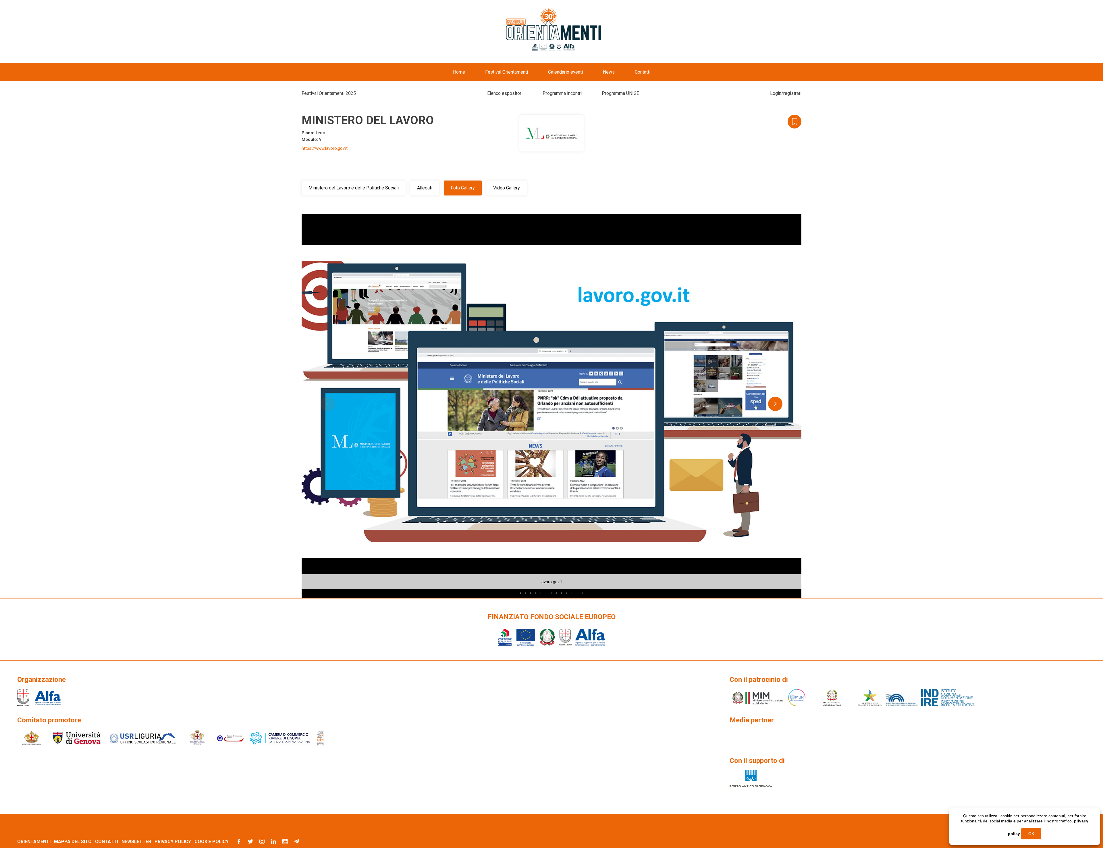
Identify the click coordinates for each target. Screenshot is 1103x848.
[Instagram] (262, 841)
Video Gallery (506, 188)
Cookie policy (211, 841)
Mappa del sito (73, 841)
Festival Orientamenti (506, 72)
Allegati (424, 188)
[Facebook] (239, 841)
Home (459, 72)
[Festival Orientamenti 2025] (554, 30)
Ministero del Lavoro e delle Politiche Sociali (353, 188)
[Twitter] (250, 841)
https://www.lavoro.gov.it (325, 148)
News (609, 72)
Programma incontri (562, 93)
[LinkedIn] (273, 841)
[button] (796, 219)
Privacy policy (173, 841)
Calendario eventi (565, 72)
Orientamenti (34, 841)
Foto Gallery (463, 188)
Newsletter (136, 841)
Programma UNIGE (620, 93)
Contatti (642, 72)
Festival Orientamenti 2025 (329, 93)
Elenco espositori (504, 93)
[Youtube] (285, 841)
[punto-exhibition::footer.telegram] (296, 841)
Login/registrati (785, 93)
